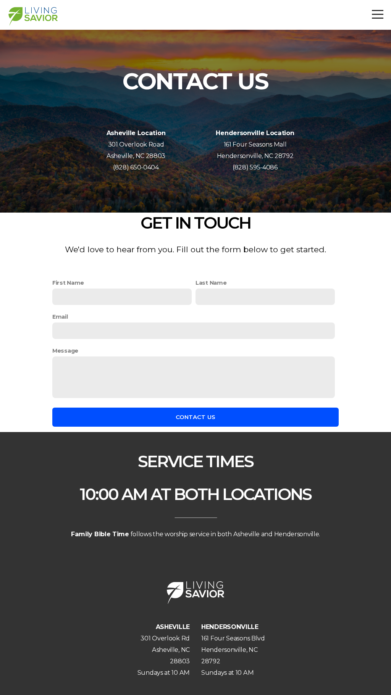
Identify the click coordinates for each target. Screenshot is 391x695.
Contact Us (196, 417)
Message (65, 350)
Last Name (211, 282)
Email (60, 316)
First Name (68, 282)
